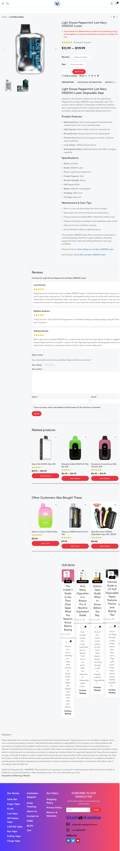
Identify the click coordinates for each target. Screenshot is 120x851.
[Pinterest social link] (92, 75)
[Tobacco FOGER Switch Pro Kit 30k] (75, 515)
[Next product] (116, 17)
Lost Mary (12, 813)
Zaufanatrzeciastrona (68, 638)
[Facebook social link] (86, 75)
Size (63, 64)
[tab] (68, 82)
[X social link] (89, 75)
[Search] (7, 3)
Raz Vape (12, 831)
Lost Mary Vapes (16, 17)
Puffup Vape (14, 836)
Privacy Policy (54, 807)
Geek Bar (12, 799)
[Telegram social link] (98, 75)
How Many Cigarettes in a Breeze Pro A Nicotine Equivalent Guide (83, 600)
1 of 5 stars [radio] (46, 365)
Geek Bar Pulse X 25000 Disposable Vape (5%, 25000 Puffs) (103, 534)
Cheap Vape (13, 840)
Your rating (37, 365)
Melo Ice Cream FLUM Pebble (44, 531)
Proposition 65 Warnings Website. (16, 775)
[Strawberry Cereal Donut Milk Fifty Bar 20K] (104, 448)
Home (4, 17)
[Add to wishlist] (56, 437)
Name (35, 397)
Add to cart (79, 71)
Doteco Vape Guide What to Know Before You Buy (97, 600)
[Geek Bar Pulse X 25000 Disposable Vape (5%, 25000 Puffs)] (104, 515)
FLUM (10, 808)
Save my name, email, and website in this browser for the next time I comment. (67, 407)
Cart (29, 830)
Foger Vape (13, 804)
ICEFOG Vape (14, 826)
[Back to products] (114, 17)
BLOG (30, 825)
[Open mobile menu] (3, 3)
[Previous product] (111, 17)
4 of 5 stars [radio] (52, 365)
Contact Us (33, 816)
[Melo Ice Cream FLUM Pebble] (45, 515)
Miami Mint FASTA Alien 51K (43, 464)
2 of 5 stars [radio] (48, 365)
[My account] (111, 3)
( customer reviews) (82, 42)
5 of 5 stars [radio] (54, 365)
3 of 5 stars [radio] (50, 365)
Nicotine (65, 57)
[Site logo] (60, 3)
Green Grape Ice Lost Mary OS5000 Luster (95, 249)
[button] (4, 49)
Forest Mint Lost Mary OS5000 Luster (90, 254)
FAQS (30, 820)
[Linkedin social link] (95, 75)
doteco (97, 581)
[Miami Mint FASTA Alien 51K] (45, 448)
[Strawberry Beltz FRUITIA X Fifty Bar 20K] (75, 448)
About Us (32, 811)
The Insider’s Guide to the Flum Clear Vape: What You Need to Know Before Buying (68, 607)
